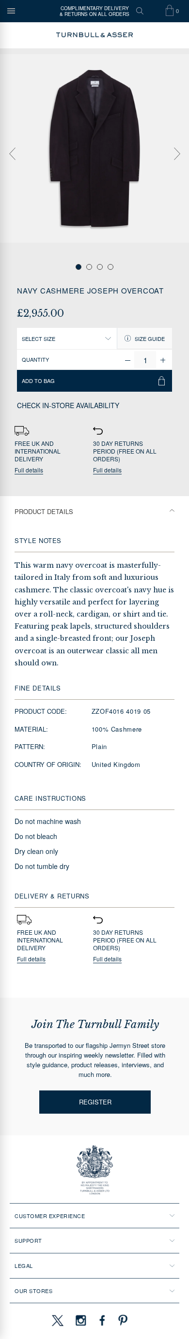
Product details (44, 511)
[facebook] (102, 1320)
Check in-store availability (68, 405)
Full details (29, 470)
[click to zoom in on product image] (94, 148)
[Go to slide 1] (78, 267)
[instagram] (81, 1320)
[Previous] (12, 153)
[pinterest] (121, 1320)
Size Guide (149, 338)
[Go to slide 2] (89, 267)
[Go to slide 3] (100, 267)
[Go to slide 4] (110, 267)
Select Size (38, 338)
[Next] (177, 153)
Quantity (35, 359)
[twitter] (57, 1320)
